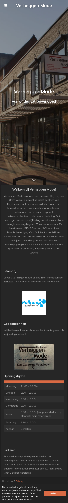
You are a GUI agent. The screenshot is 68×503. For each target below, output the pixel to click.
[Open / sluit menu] (5, 5)
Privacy (19, 481)
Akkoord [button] (54, 493)
